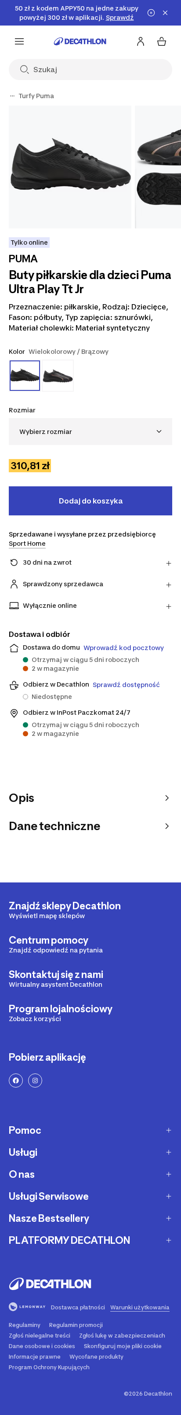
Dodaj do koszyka (91, 500)
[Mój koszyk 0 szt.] (161, 41)
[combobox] (90, 431)
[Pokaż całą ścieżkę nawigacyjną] (12, 95)
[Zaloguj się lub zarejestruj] (140, 41)
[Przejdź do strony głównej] (80, 41)
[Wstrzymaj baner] (151, 13)
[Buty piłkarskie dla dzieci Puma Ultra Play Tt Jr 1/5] (70, 167)
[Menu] (19, 41)
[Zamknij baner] (165, 13)
